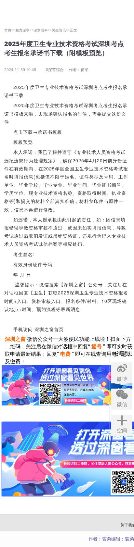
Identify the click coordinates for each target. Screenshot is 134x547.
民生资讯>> (61, 30)
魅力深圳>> (24, 30)
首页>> (9, 30)
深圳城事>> (43, 30)
